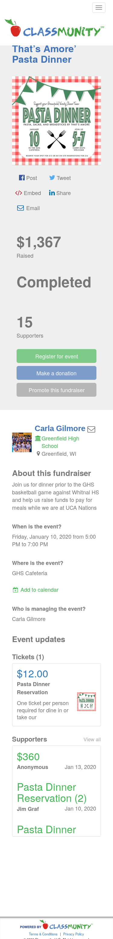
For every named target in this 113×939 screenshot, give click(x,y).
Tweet (63, 177)
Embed (31, 192)
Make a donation (56, 373)
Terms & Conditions (43, 933)
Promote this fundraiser (57, 390)
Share (63, 192)
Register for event (56, 356)
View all (92, 739)
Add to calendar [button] (38, 589)
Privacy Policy (73, 933)
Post (31, 177)
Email (32, 207)
